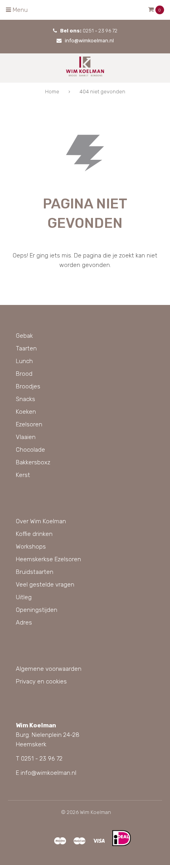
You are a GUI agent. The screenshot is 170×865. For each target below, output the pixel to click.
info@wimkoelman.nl (89, 41)
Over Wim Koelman (41, 521)
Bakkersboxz (33, 462)
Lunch (24, 361)
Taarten (26, 348)
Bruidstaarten (34, 571)
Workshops (31, 546)
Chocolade (30, 449)
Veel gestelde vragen (45, 584)
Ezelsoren (29, 424)
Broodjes (28, 386)
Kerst (23, 475)
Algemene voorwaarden (48, 668)
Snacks (25, 399)
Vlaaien (26, 437)
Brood (24, 373)
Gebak (24, 335)
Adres (24, 622)
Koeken (26, 411)
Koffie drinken (34, 534)
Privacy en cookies (41, 681)
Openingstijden (36, 609)
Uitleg (24, 597)
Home (52, 92)
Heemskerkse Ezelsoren (48, 559)
